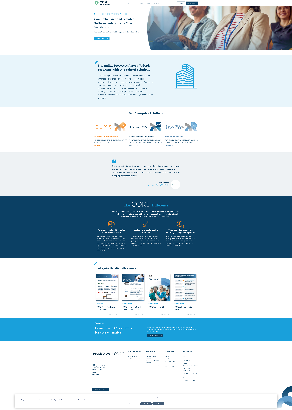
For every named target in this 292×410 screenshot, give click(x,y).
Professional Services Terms (190, 380)
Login (181, 3)
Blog (184, 356)
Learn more (97, 145)
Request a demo (191, 3)
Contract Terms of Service (190, 373)
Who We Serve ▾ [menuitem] (132, 3)
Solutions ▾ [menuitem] (142, 3)
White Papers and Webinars (190, 366)
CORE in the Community (171, 361)
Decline (158, 403)
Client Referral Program (171, 366)
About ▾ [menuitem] (149, 3)
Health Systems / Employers (135, 359)
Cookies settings (133, 403)
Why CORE (167, 356)
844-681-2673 (95, 374)
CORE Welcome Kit (156, 307)
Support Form (186, 368)
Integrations (168, 359)
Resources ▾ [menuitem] (156, 3)
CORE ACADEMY (187, 371)
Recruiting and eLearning (152, 365)
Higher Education (132, 356)
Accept (146, 403)
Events (185, 363)
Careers (167, 364)
